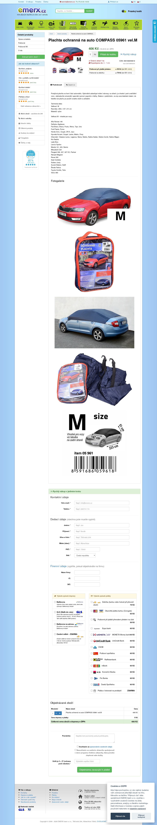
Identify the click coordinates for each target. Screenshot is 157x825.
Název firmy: (66, 572)
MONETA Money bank (123, 634)
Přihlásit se (114, 1)
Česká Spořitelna (118, 684)
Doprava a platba (27, 795)
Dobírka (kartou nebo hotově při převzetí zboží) (114, 603)
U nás (20, 50)
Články (45, 1)
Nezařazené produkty (28, 802)
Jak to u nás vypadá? (28, 797)
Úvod (51, 34)
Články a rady (25, 142)
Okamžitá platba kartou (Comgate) (120, 612)
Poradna (38, 1)
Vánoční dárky (25, 123)
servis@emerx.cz (68, 1)
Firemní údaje (77, 566)
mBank (118, 665)
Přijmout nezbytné (141, 816)
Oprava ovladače (24, 39)
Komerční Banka (118, 672)
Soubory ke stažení (27, 133)
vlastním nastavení (138, 809)
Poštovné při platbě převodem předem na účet (116, 621)
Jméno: (67, 525)
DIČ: (69, 584)
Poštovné (21, 43)
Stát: (68, 555)
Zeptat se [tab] (71, 85)
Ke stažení (55, 797)
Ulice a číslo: (65, 537)
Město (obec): (65, 543)
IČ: (70, 578)
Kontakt (21, 1)
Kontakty (24, 793)
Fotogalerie (24, 138)
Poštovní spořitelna (117, 653)
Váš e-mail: (66, 503)
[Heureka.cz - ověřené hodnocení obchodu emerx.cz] (31, 159)
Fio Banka (117, 678)
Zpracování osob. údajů (60, 802)
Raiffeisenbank (119, 659)
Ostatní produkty (62, 34)
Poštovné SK (23, 47)
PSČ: (68, 549)
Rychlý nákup (129, 54)
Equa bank (118, 628)
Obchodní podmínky (28, 799)
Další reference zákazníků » (31, 106)
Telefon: (67, 509)
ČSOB (116, 647)
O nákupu (29, 1)
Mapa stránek (56, 799)
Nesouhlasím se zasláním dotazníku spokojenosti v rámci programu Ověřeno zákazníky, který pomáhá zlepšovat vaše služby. (94, 752)
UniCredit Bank (123, 640)
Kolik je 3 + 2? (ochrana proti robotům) (62, 762)
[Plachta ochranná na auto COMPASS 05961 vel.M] (67, 55)
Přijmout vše (120, 816)
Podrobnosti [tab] (57, 85)
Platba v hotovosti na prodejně (116, 690)
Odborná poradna (26, 128)
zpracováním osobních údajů (101, 746)
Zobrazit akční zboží (30, 57)
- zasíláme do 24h (32, 113)
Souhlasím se (95, 746)
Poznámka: (66, 736)
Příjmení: (67, 531)
